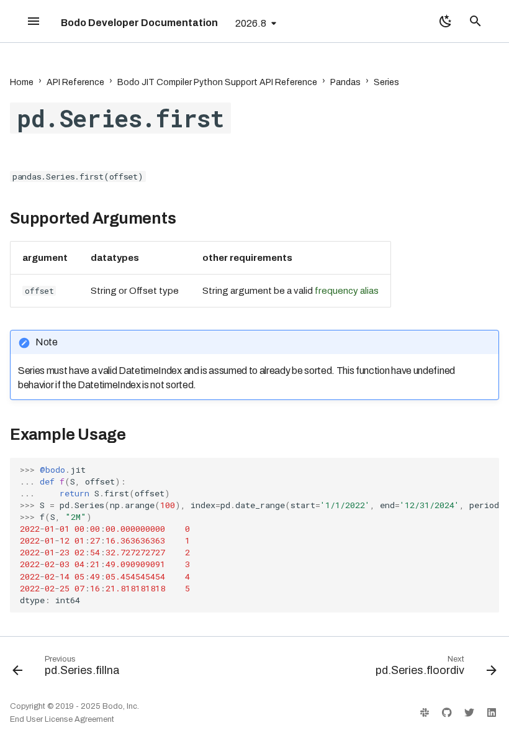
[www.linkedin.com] (492, 712)
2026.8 (250, 23)
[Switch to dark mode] (445, 21)
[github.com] (447, 712)
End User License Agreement (62, 719)
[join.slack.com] (425, 712)
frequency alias (347, 291)
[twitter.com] (469, 712)
